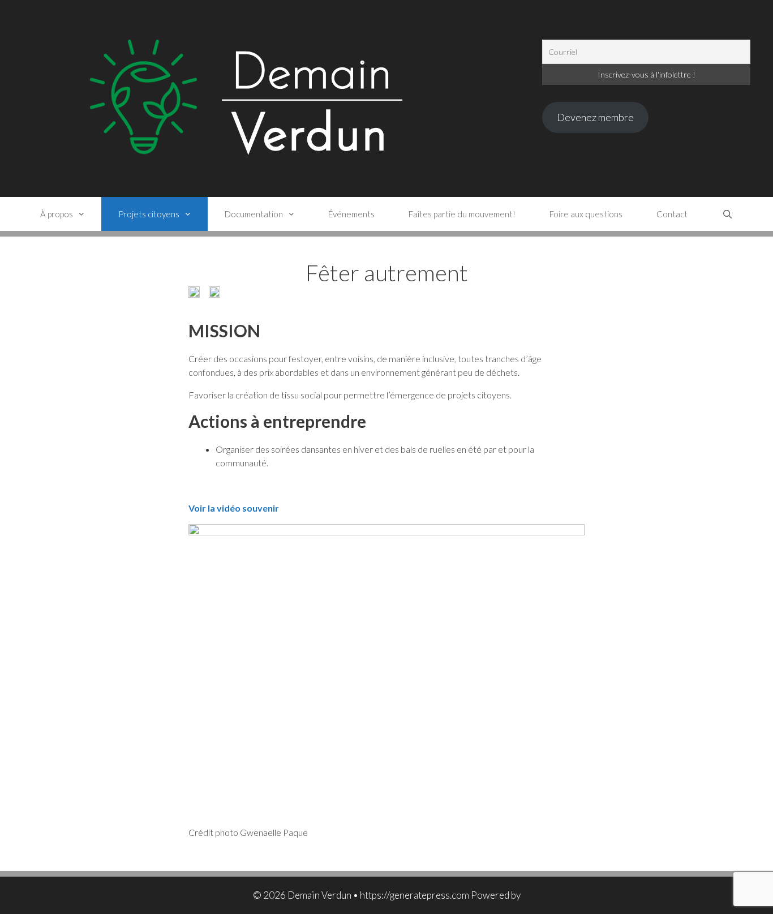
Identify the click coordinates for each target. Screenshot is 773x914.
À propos (56, 214)
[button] (194, 292)
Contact (672, 214)
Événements (351, 214)
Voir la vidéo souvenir (233, 508)
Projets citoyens (148, 214)
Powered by (496, 895)
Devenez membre (595, 117)
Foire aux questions (585, 214)
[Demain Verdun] (282, 97)
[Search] (727, 214)
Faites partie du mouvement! (462, 214)
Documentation (254, 214)
